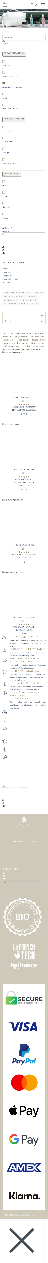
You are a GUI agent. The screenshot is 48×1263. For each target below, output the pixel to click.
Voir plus (34, 359)
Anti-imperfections (10, 76)
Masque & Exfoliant (10, 163)
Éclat (4, 98)
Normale (6, 207)
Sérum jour (7, 131)
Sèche (5, 218)
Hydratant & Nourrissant (12, 109)
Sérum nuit (7, 142)
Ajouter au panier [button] (24, 393)
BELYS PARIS (14, 1215)
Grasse (5, 185)
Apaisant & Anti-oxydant (12, 87)
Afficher (7, 228)
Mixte (4, 196)
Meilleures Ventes (16, 304)
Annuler (5, 231)
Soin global (7, 152)
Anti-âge (6, 65)
